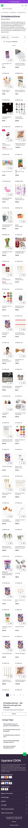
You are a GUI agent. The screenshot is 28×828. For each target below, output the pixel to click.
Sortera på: (9, 41)
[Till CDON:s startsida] (2, 5)
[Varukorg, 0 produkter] (22, 5)
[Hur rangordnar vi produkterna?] (4, 41)
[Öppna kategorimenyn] (25, 5)
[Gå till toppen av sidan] (24, 754)
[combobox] (14, 8)
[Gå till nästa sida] (23, 695)
